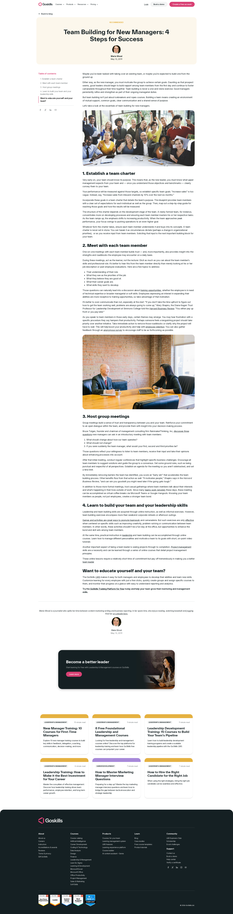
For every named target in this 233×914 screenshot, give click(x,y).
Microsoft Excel (76, 869)
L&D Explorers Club (174, 838)
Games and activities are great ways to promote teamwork (111, 520)
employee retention (155, 327)
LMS (98, 577)
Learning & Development (80, 866)
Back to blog (47, 14)
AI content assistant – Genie (113, 853)
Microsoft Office (76, 872)
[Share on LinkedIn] (50, 110)
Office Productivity (77, 875)
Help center (171, 859)
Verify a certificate (173, 862)
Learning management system (114, 841)
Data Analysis (75, 850)
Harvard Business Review (161, 308)
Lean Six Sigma (76, 863)
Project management (181, 547)
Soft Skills (74, 884)
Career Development (78, 844)
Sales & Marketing (77, 881)
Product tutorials (140, 847)
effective (189, 520)
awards (54, 847)
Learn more (74, 674)
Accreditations (44, 847)
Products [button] (70, 4)
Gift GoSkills (43, 857)
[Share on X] (45, 110)
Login (146, 4)
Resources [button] (82, 4)
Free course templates (143, 844)
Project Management (78, 878)
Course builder (108, 850)
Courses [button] (58, 4)
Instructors (42, 844)
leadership (127, 535)
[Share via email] (56, 110)
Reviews (41, 850)
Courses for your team (111, 838)
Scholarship (171, 841)
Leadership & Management (80, 860)
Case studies (139, 841)
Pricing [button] (93, 4)
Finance (73, 857)
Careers (41, 841)
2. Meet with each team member (54, 83)
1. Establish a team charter (51, 79)
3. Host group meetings (50, 87)
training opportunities (151, 290)
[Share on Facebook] (40, 110)
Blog (136, 838)
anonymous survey (113, 330)
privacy (48, 853)
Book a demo (159, 4)
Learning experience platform (114, 847)
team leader (88, 562)
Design (73, 853)
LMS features (107, 844)
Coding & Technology (79, 847)
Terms (40, 853)
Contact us (170, 853)
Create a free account (182, 4)
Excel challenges (173, 844)
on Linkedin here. (120, 614)
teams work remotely (155, 490)
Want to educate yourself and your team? (56, 99)
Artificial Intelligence (78, 841)
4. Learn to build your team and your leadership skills (55, 92)
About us (41, 838)
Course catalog (76, 838)
